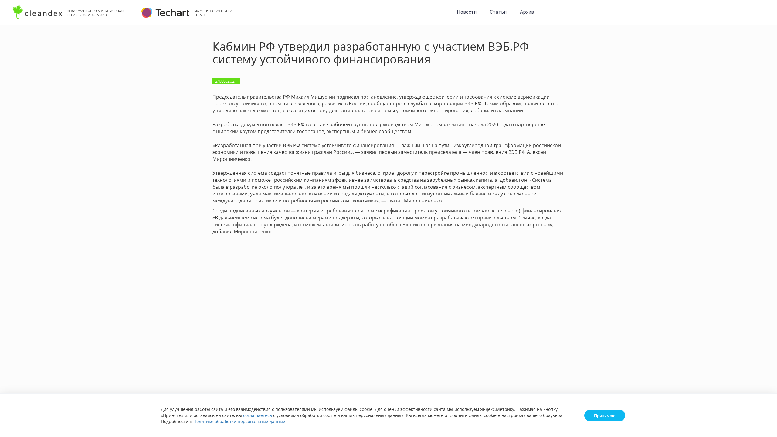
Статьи (498, 12)
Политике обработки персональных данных (239, 421)
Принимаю (605, 415)
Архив (527, 12)
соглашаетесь (257, 415)
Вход (763, 16)
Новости (467, 12)
